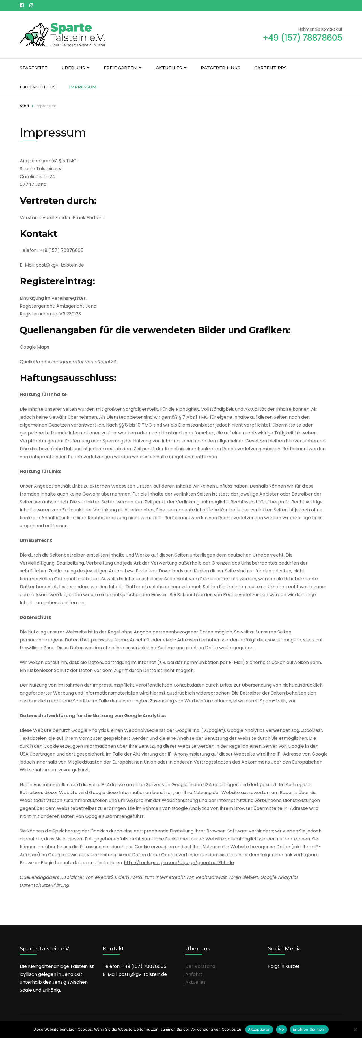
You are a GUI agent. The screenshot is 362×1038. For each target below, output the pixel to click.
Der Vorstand (200, 966)
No (281, 1029)
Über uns (73, 67)
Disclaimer (72, 877)
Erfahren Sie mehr (309, 1029)
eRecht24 (105, 361)
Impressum (82, 87)
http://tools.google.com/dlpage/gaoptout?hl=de (179, 862)
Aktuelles (169, 67)
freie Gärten (120, 67)
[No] (355, 1029)
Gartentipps (270, 67)
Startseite (33, 67)
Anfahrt (193, 974)
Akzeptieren (259, 1029)
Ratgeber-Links (220, 67)
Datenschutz (37, 87)
